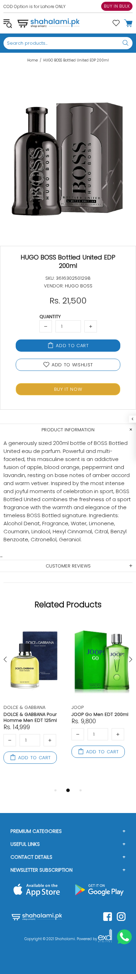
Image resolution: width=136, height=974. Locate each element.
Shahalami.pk (48, 23)
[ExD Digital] (105, 939)
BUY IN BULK (117, 6)
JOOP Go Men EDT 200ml (99, 714)
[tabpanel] (34, 700)
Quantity (50, 317)
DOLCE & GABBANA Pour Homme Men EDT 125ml (30, 717)
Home (32, 60)
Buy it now (68, 389)
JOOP (77, 707)
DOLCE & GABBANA (24, 707)
